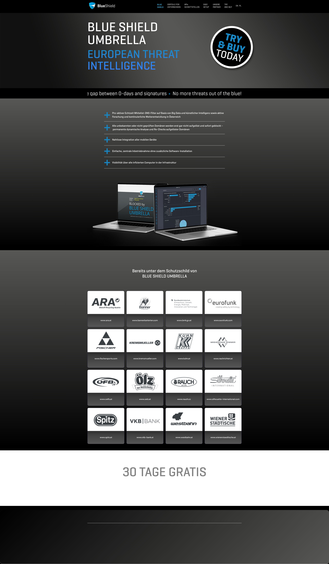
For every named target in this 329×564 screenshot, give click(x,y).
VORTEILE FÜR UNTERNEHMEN (174, 5)
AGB (220, 539)
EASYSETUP (206, 5)
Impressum (224, 548)
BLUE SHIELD (160, 5)
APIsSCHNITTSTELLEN (191, 5)
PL (240, 5)
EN (237, 5)
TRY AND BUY (228, 5)
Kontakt (222, 553)
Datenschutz (224, 544)
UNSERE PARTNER (217, 5)
